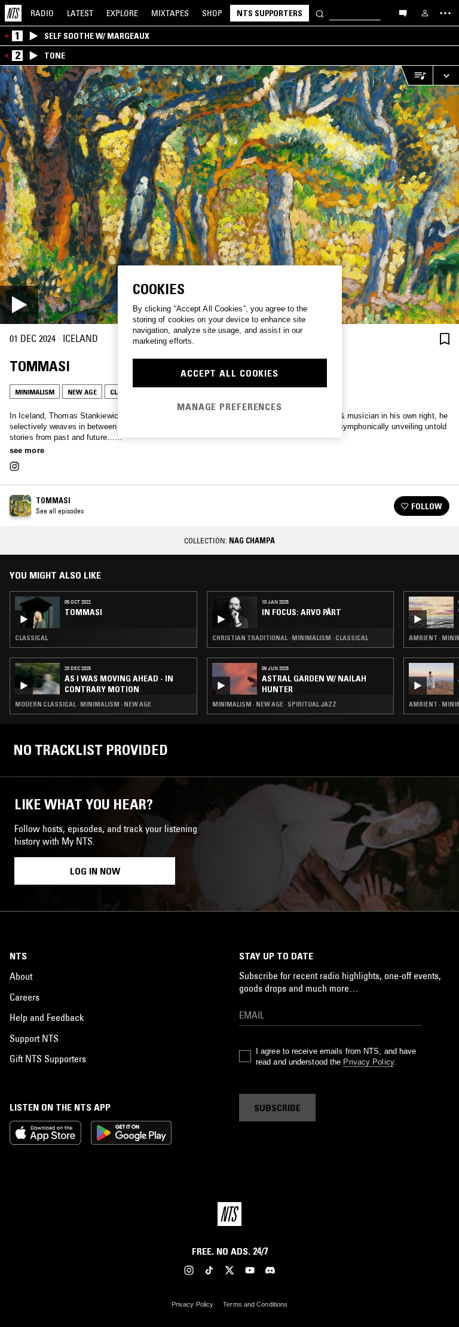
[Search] (319, 12)
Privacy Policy (368, 1061)
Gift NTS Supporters (48, 1059)
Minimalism (34, 391)
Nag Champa (252, 540)
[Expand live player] (446, 75)
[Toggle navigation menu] (445, 13)
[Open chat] (402, 13)
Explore (122, 13)
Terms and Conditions (255, 1304)
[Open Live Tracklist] (416, 75)
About (21, 976)
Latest (80, 13)
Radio (42, 13)
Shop (212, 13)
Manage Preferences (229, 406)
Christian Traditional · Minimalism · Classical (290, 638)
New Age (82, 391)
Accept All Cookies (229, 373)
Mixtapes (170, 13)
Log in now (95, 871)
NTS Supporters (269, 13)
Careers (24, 997)
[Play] (229, 195)
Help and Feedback (47, 1017)
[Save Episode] (444, 338)
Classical (31, 638)
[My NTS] (424, 13)
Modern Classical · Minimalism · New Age (83, 704)
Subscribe (277, 1108)
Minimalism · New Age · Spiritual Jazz (274, 704)
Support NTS (34, 1038)
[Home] (13, 13)
